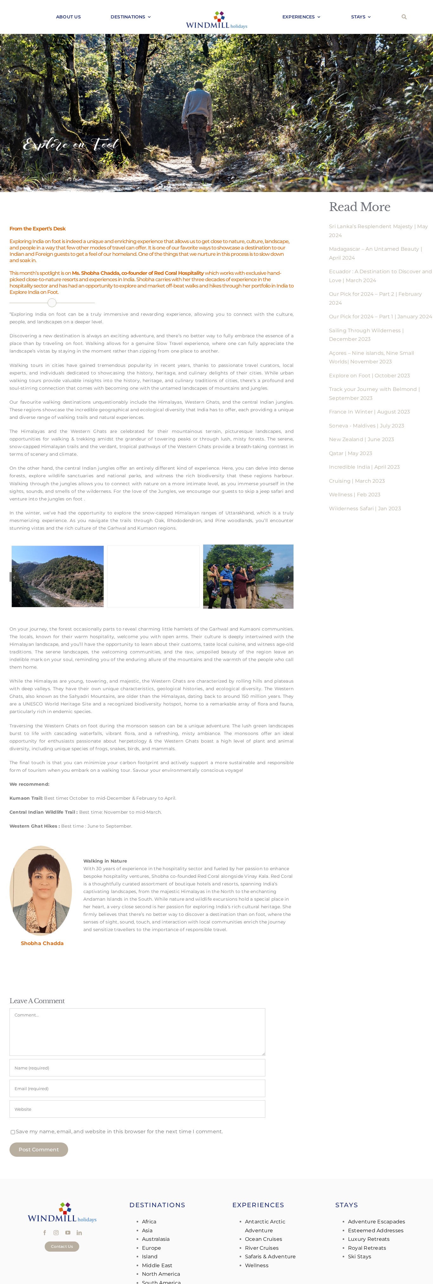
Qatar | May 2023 (350, 453)
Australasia (156, 1239)
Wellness (256, 1265)
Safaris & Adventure (270, 1257)
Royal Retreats (367, 1248)
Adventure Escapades (376, 1222)
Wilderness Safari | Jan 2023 (365, 509)
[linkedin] (79, 1232)
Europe (151, 1248)
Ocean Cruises (263, 1239)
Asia (147, 1231)
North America (161, 1274)
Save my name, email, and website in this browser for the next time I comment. (119, 1132)
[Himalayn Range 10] (151, 576)
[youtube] (67, 1232)
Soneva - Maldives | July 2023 (366, 426)
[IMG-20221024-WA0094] (56, 576)
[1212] (247, 576)
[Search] (404, 16)
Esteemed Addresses (376, 1231)
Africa (149, 1222)
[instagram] (56, 1232)
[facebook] (44, 1232)
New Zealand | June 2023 (361, 439)
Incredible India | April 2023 (364, 467)
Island (150, 1257)
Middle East (157, 1265)
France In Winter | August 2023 (369, 412)
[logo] (216, 13)
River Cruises (262, 1248)
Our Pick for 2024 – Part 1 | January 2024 (380, 317)
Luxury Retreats (369, 1239)
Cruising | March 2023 (357, 481)
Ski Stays (359, 1257)
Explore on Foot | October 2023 (369, 376)
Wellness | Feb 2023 (355, 495)
